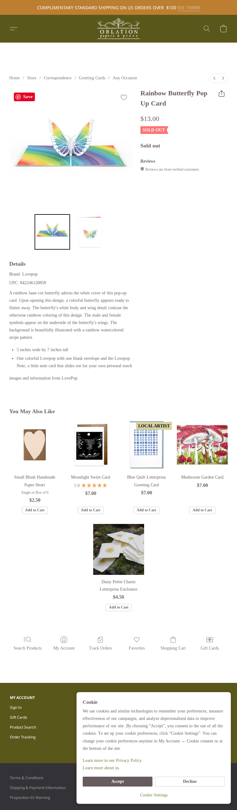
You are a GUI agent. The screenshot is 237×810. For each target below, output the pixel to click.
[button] (118, 28)
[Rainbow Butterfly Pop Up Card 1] (90, 232)
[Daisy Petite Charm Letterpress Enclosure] (118, 549)
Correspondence (58, 78)
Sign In (16, 707)
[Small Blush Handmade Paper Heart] (34, 444)
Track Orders (100, 648)
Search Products (28, 648)
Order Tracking (22, 737)
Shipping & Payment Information (38, 787)
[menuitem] (214, 78)
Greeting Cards (92, 78)
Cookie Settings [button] (154, 795)
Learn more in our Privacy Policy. (113, 760)
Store (31, 78)
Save (28, 96)
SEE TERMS (188, 7)
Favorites (137, 648)
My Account (64, 648)
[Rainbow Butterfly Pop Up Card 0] (52, 232)
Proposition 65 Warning (30, 797)
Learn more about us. (101, 768)
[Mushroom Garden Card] (202, 444)
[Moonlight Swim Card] (90, 444)
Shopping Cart (173, 648)
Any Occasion (125, 78)
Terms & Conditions (27, 777)
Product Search (23, 727)
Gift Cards (210, 648)
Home (14, 78)
